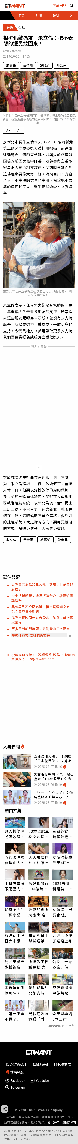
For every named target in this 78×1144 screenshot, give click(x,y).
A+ (8, 130)
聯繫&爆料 (40, 1064)
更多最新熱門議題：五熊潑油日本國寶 (40, 628)
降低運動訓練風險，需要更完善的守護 (15, 990)
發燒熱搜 (16, 1071)
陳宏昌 (62, 65)
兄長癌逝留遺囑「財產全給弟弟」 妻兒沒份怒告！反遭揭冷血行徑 (38, 1016)
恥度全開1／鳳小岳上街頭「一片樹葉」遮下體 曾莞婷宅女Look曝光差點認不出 (15, 912)
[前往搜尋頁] (71, 5)
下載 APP (59, 5)
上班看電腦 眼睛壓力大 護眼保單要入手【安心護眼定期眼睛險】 (15, 885)
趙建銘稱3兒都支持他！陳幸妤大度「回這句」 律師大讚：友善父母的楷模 (38, 990)
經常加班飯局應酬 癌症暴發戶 (38, 912)
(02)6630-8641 (48, 654)
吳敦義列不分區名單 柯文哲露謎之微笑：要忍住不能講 (40, 609)
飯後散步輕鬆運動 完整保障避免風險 (38, 964)
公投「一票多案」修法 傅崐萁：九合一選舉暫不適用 (62, 964)
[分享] (4, 1109)
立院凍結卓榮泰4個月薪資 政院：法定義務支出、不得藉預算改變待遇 (62, 859)
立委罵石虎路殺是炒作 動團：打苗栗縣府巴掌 (42, 586)
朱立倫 (11, 65)
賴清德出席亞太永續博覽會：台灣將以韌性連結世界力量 (15, 938)
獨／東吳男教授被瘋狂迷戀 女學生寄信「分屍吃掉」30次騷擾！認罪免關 (15, 964)
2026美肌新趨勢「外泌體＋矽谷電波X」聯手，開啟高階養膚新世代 (62, 885)
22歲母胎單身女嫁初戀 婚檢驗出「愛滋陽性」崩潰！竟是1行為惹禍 (38, 833)
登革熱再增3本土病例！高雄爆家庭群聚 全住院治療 (62, 1016)
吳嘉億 (16, 51)
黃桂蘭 (28, 65)
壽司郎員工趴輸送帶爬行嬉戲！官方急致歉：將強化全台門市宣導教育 (38, 938)
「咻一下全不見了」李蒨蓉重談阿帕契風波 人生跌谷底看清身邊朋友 (15, 1016)
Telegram (17, 1087)
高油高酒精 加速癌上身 (62, 938)
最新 (22, 15)
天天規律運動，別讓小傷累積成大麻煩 (38, 859)
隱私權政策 (12, 1135)
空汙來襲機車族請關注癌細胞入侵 (62, 990)
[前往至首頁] (15, 5)
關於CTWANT (16, 1064)
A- (19, 130)
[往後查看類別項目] (68, 15)
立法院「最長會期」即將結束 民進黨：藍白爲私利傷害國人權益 (62, 912)
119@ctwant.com (40, 658)
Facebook (17, 1081)
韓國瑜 (45, 65)
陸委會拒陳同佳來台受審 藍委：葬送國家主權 (42, 619)
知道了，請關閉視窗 (64, 1123)
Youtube (42, 1081)
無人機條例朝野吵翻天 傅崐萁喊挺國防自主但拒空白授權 (15, 833)
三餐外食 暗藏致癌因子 (62, 833)
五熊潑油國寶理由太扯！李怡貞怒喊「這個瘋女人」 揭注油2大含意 (15, 859)
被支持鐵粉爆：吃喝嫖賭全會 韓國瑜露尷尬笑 (42, 598)
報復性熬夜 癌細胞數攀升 (30, 635)
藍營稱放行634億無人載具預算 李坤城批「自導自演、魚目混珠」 (38, 885)
